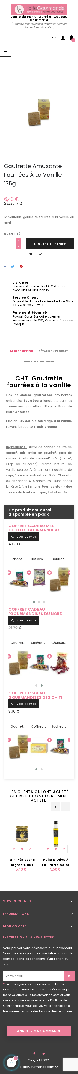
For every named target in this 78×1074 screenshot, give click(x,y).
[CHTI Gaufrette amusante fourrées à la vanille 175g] (59, 579)
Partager (5, 267)
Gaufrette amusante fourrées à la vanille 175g (59, 559)
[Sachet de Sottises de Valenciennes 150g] (18, 579)
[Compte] (62, 39)
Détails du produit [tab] (53, 351)
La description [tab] (21, 351)
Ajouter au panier (50, 244)
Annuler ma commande (39, 1031)
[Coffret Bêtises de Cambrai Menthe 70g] (39, 746)
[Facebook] (34, 1054)
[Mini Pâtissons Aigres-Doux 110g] (22, 834)
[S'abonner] (69, 976)
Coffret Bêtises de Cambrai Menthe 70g (39, 726)
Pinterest (21, 267)
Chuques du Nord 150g (59, 643)
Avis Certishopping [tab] (39, 361)
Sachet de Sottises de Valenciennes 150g (19, 559)
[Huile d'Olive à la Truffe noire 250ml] (56, 834)
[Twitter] (43, 1054)
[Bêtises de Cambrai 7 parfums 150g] (39, 579)
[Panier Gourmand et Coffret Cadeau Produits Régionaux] (39, 9)
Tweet (12, 267)
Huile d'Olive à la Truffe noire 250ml (56, 862)
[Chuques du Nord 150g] (59, 663)
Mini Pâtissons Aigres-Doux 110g (22, 862)
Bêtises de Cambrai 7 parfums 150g (39, 559)
